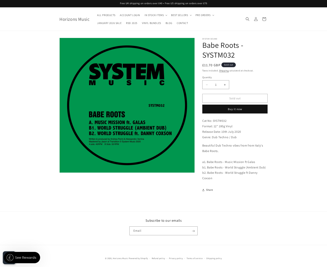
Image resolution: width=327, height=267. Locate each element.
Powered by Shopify (138, 258)
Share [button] (209, 189)
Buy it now (235, 109)
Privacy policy (176, 258)
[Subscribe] (193, 231)
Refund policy (158, 258)
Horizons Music (120, 258)
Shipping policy (214, 258)
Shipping (224, 70)
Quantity (207, 77)
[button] (155, 15)
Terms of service (194, 258)
